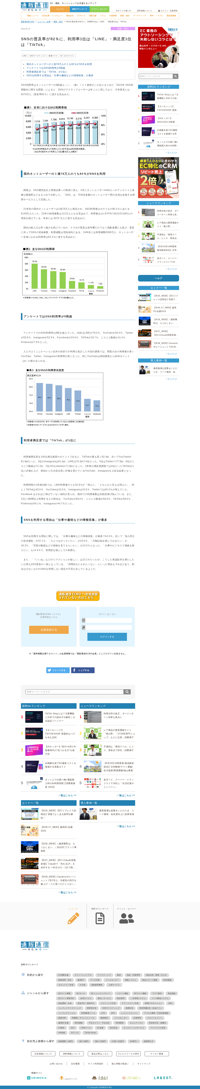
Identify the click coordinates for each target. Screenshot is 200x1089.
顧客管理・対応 (65, 980)
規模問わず (148, 1041)
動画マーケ (53, 56)
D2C (73, 1028)
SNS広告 (113, 1028)
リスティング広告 (108, 1003)
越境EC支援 (63, 1023)
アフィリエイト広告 (130, 1003)
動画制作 (104, 1018)
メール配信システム (160, 998)
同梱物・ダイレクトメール (83, 1018)
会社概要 (75, 1064)
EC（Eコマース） (68, 56)
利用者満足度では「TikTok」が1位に (47, 72)
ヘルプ (158, 278)
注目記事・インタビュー (52, 16)
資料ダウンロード (79, 9)
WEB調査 (120, 1023)
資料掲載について (144, 11)
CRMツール (86, 1028)
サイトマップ (143, 1064)
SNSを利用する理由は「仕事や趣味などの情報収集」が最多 (60, 75)
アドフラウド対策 (157, 1028)
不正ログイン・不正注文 (99, 1023)
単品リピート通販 (149, 980)
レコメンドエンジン (129, 1013)
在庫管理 (137, 1018)
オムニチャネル (136, 1023)
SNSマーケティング (37, 56)
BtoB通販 (168, 980)
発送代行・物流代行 (86, 1003)
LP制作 (61, 1028)
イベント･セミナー (100, 9)
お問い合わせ (56, 1064)
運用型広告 (91, 1008)
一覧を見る (170, 152)
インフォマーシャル (66, 1013)
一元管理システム (138, 998)
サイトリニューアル (83, 975)
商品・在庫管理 (133, 975)
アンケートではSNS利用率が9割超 (46, 68)
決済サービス (86, 998)
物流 (119, 975)
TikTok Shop (90, 1033)
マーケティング (139, 16)
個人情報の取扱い (120, 1064)
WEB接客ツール (88, 1013)
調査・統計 (125, 16)
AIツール (75, 1033)
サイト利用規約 (95, 1064)
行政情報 (113, 16)
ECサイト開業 (64, 993)
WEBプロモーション (153, 1003)
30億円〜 (134, 1041)
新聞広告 (129, 1008)
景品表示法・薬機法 (157, 1023)
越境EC (81, 980)
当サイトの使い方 (123, 11)
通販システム (130, 980)
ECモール (81, 16)
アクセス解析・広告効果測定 (156, 1013)
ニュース (60, 9)
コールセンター (112, 980)
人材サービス (114, 985)
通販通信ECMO (27, 22)
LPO (103, 1013)
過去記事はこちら (100, 1054)
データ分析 (95, 980)
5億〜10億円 (100, 1041)
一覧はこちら (65, 795)
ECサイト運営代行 (66, 998)
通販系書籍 (171, 16)
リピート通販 (122, 993)
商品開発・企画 (65, 1003)
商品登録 (171, 993)
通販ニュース (33, 16)
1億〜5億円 (84, 1041)
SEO (170, 1003)
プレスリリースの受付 (128, 1054)
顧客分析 (62, 1018)
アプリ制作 (157, 993)
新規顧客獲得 (97, 985)
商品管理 (120, 998)
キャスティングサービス (134, 1028)
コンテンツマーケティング (69, 1008)
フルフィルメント (154, 1018)
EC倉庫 (100, 1028)
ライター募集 (156, 1054)
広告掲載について (43, 1054)
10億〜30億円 (118, 1041)
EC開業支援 (63, 975)
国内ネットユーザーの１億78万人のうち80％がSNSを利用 (59, 64)
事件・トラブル (156, 16)
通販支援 (93, 16)
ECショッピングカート (101, 993)
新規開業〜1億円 (65, 1041)
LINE (25, 56)
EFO (113, 1013)
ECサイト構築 (140, 993)
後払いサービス (104, 998)
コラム (103, 16)
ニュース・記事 (44, 22)
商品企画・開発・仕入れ (156, 975)
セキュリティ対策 (65, 985)
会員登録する (49, 629)
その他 (82, 985)
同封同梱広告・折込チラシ (150, 1008)
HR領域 (61, 1033)
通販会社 (70, 16)
